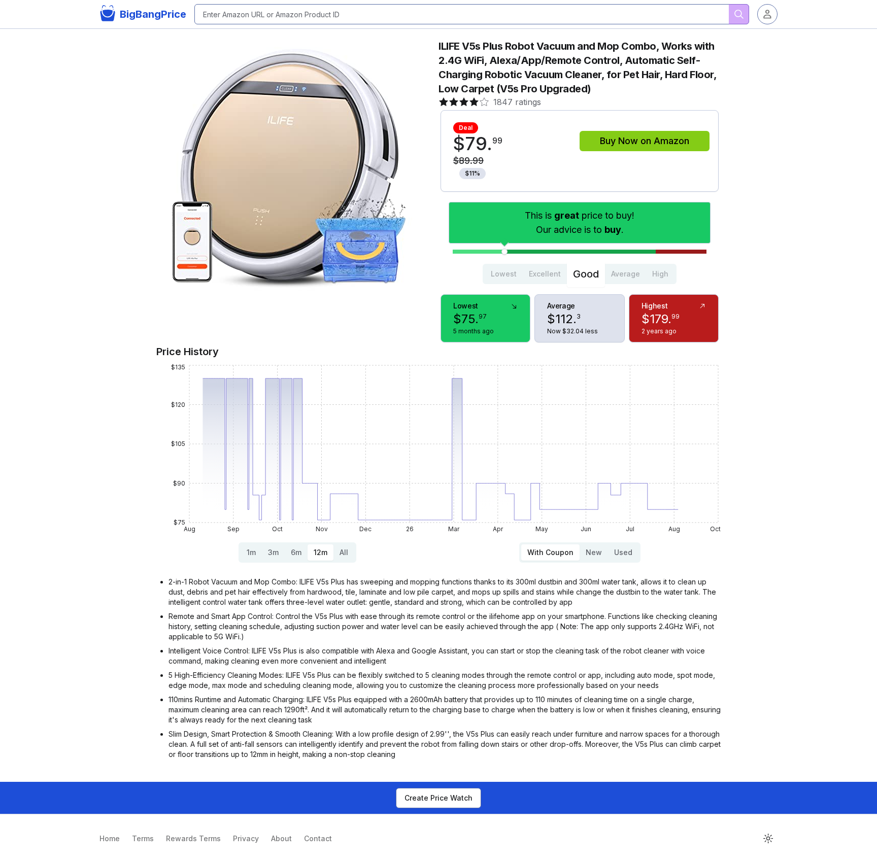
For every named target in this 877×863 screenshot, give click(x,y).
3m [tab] (273, 552)
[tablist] (580, 274)
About (281, 838)
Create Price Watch (438, 797)
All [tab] (344, 552)
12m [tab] (320, 552)
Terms (143, 838)
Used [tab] (623, 552)
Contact (318, 838)
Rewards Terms (193, 838)
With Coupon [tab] (550, 552)
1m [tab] (251, 552)
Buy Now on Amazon (644, 140)
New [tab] (594, 552)
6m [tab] (296, 552)
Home (109, 838)
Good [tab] (586, 274)
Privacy (246, 838)
